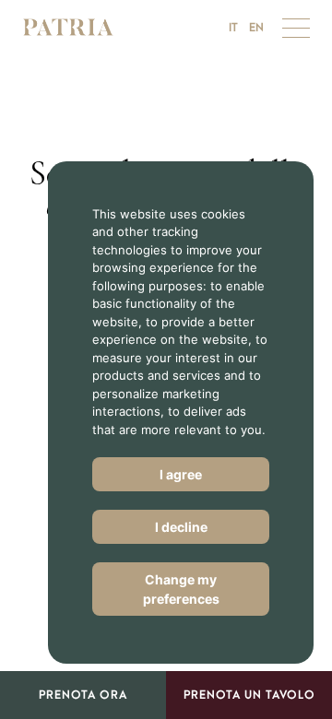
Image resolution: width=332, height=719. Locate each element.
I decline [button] (181, 527)
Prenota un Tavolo (249, 695)
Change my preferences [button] (181, 589)
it (233, 27)
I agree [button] (181, 474)
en (256, 27)
